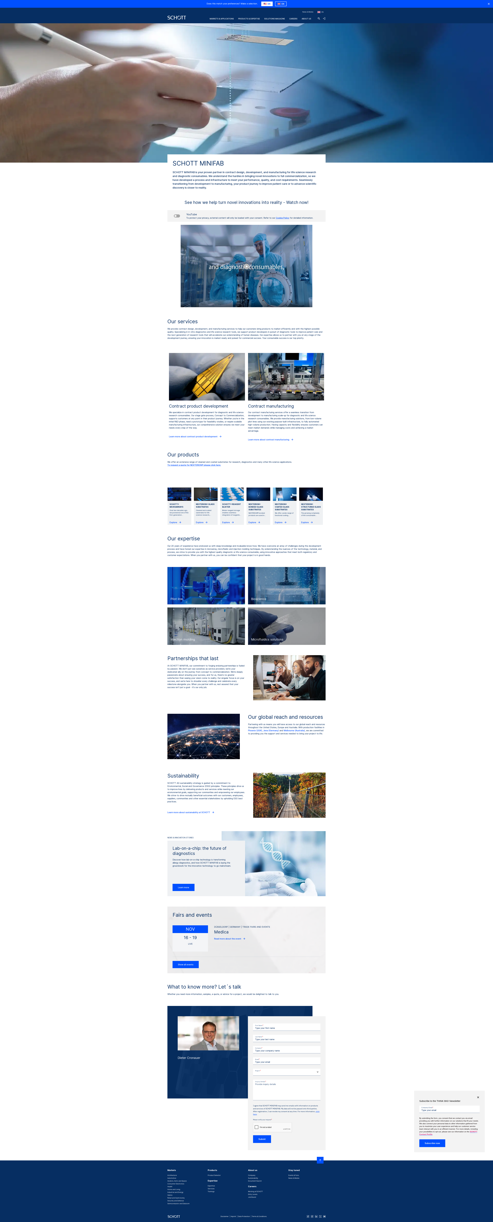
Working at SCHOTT (255, 1191)
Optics (169, 1195)
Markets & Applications (222, 19)
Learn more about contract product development (193, 436)
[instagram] (312, 1216)
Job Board (252, 1197)
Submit (262, 1139)
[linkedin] (316, 1216)
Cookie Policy (282, 218)
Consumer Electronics (175, 1184)
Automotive (171, 1178)
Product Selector (214, 1175)
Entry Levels (252, 1194)
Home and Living (173, 1189)
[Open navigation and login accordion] (324, 18)
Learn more (183, 887)
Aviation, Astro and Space (177, 1181)
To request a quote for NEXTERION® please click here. (194, 465)
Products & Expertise (249, 19)
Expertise (211, 1186)
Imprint (233, 1216)
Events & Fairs (293, 1175)
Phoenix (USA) (255, 730)
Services (211, 1189)
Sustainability (253, 1178)
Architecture (172, 1175)
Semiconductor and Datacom (178, 1204)
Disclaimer (225, 1216)
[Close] (478, 1097)
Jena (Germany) (271, 730)
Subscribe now (432, 1143)
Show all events (185, 964)
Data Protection (244, 1216)
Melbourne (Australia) (294, 730)
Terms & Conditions (259, 1216)
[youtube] (324, 1216)
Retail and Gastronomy (176, 1198)
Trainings (211, 1191)
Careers (293, 19)
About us (306, 19)
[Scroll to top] (320, 1160)
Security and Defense (175, 1201)
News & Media (307, 12)
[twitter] (320, 1216)
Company (251, 1175)
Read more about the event (228, 938)
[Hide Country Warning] (488, 3)
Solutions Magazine (274, 19)
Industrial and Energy (175, 1192)
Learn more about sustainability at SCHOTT (189, 812)
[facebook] (308, 1216)
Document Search (255, 1181)
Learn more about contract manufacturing (269, 439)
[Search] (318, 18)
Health (169, 1187)
